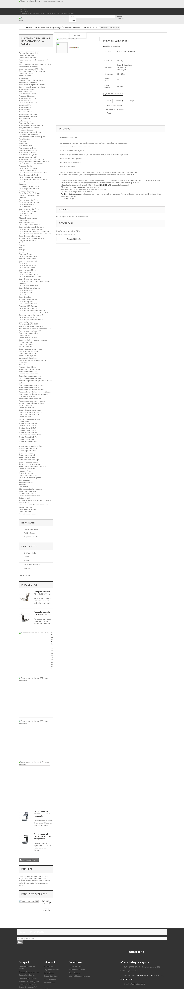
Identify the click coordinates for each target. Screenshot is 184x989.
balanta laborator (32, 881)
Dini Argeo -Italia (30, 553)
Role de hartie (24, 503)
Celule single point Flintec (28, 256)
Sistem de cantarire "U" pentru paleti (32, 71)
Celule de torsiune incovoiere (29, 182)
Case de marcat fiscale (27, 509)
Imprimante (23, 484)
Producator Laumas (26, 130)
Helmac (27, 561)
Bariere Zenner (24, 220)
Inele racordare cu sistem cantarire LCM (33, 313)
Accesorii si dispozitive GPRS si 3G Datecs (35, 500)
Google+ (131, 101)
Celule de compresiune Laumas (30, 277)
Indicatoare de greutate (27, 89)
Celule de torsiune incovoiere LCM (31, 320)
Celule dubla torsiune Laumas (29, 288)
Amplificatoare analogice (28, 148)
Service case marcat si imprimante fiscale (34, 505)
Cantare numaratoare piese (28, 333)
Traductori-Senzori (25, 471)
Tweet (108, 101)
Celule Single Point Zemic (28, 168)
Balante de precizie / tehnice (29, 351)
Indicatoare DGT (25, 110)
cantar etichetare (36, 883)
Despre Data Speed (31, 529)
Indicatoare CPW (25, 105)
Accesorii (22, 365)
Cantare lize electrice (26, 55)
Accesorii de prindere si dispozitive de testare (35, 381)
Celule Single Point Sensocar (29, 225)
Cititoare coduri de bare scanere (30, 489)
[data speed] (42, 19)
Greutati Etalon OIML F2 (28, 439)
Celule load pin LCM (26, 322)
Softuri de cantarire (26, 121)
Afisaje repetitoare (25, 112)
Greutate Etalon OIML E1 (28, 430)
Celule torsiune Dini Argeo (28, 211)
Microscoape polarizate (27, 451)
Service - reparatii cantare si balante (32, 87)
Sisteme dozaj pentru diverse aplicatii (32, 137)
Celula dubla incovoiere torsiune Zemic (33, 180)
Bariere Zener (24, 143)
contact (119, 16)
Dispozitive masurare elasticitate (30, 378)
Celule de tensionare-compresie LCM (32, 311)
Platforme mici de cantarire (28, 67)
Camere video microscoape (29, 462)
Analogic (22, 245)
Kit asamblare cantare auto (28, 218)
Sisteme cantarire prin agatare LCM (31, 315)
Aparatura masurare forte (28, 372)
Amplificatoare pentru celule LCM (31, 326)
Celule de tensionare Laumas (29, 279)
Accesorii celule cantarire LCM (30, 331)
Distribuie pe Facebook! (115, 109)
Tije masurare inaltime (27, 342)
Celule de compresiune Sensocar (31, 229)
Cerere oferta (113, 94)
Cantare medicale (25, 335)
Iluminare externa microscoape (30, 464)
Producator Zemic (25, 91)
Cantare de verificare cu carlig (29, 414)
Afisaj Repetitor (24, 139)
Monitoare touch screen (27, 493)
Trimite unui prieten (114, 106)
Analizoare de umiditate (27, 367)
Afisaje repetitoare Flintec (28, 150)
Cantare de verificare (26, 408)
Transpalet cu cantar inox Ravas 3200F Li (42, 613)
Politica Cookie (29, 533)
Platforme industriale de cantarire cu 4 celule (35, 64)
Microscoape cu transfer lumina (30, 446)
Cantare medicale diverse (28, 338)
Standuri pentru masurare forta (30, 376)
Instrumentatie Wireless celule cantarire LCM (35, 329)
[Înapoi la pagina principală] (21, 27)
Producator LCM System (28, 155)
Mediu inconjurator (25, 405)
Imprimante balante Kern (28, 82)
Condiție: (106, 46)
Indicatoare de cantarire (27, 152)
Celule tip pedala (25, 297)
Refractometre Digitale (27, 457)
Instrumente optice (25, 444)
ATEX (21, 243)
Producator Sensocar (26, 123)
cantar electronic (25, 876)
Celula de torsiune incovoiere (29, 236)
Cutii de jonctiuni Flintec (27, 270)
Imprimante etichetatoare (28, 116)
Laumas (27, 568)
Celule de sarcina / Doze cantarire (31, 164)
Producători (29, 546)
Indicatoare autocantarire (28, 114)
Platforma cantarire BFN (46, 902)
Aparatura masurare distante (29, 387)
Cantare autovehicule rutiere (29, 51)
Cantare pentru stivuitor (27, 58)
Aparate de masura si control (29, 369)
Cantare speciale (25, 417)
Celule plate (23, 263)
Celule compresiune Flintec (28, 261)
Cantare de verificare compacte (30, 410)
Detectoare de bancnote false (29, 496)
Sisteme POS (24, 487)
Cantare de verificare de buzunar (30, 412)
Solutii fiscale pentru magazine (30, 478)
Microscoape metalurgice (28, 448)
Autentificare (23, 9)
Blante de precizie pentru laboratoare (32, 85)
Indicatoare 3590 (25, 101)
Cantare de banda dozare (28, 475)
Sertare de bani (24, 498)
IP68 (20, 247)
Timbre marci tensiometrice (29, 186)
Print (109, 113)
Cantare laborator (25, 512)
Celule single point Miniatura (29, 189)
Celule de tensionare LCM (28, 317)
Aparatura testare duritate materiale (31, 390)
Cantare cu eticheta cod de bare (30, 349)
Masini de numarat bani (27, 491)
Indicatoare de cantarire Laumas (30, 132)
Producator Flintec (25, 146)
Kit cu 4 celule (24, 216)
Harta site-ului (49, 983)
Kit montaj (22, 184)
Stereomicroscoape (26, 453)
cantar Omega (24, 883)
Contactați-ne (23, 11)
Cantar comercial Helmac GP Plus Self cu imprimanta (42, 836)
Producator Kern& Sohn (27, 94)
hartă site (120, 18)
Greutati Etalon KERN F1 (28, 442)
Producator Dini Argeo (27, 96)
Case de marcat (24, 480)
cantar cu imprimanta (33, 878)
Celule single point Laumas (28, 274)
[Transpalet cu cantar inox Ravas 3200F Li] (25, 617)
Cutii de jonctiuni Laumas (28, 304)
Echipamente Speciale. (27, 396)
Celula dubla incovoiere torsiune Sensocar (34, 232)
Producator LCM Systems (28, 306)
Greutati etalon (24, 421)
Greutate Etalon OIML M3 (28, 428)
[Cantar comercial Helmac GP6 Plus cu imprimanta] (34, 722)
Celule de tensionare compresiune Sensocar (35, 234)
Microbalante (23, 78)
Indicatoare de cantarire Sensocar (31, 125)
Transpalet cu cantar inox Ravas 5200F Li (42, 592)
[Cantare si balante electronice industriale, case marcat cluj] (92, 4)
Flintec (26, 557)
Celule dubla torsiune (26, 204)
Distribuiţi (119, 101)
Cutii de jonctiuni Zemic (27, 171)
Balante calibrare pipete (27, 356)
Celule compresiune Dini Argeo (30, 202)
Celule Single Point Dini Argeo (29, 193)
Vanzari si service (25, 507)
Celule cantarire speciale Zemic (30, 177)
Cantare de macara (26, 73)
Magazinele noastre (31, 537)
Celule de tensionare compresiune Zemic (33, 173)
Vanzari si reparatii (25, 347)
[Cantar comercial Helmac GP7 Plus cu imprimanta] (34, 679)
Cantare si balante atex (27, 469)
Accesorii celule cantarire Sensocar (31, 238)
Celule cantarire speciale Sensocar (31, 227)
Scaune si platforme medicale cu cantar (33, 340)
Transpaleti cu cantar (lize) (28, 53)
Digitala (21, 252)
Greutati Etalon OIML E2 (28, 433)
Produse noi (29, 584)
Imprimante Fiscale (26, 482)
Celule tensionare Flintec (28, 265)
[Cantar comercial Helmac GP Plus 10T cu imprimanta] (25, 839)
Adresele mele (74, 973)
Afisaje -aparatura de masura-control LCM (34, 161)
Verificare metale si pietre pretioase (31, 403)
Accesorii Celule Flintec (27, 259)
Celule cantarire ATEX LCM (29, 324)
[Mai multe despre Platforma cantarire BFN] (29, 901)
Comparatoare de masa (27, 353)
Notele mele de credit (77, 970)
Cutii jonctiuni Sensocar (27, 241)
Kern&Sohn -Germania (32, 564)
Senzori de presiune (26, 473)
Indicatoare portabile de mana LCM (31, 159)
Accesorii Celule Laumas (28, 299)
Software (22, 383)
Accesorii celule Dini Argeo (28, 200)
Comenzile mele (75, 966)
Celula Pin (22, 295)
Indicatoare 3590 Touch (27, 98)
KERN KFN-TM (79, 187)
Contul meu (75, 962)
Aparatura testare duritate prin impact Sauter (35, 392)
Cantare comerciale (26, 344)
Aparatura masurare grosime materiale (32, 401)
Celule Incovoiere (25, 207)
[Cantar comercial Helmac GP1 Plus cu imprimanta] (25, 817)
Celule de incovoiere (26, 290)
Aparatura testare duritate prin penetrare (33, 394)
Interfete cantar (24, 119)
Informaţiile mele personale (79, 976)
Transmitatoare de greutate (28, 134)
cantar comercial (37, 876)
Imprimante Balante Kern (28, 358)
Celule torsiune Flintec (27, 268)
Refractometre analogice (27, 455)
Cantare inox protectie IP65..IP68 (31, 69)
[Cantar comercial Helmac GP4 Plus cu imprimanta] (34, 763)
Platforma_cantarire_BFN (68, 231)
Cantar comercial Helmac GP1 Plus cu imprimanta (42, 813)
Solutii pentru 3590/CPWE (28, 103)
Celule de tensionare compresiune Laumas (34, 281)
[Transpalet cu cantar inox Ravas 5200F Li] (25, 597)
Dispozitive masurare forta (28, 374)
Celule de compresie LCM (28, 308)
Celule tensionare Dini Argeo (29, 209)
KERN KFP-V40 (105, 185)
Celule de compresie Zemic (29, 175)
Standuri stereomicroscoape (29, 460)
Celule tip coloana (25, 213)
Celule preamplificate (26, 302)
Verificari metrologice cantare (29, 419)
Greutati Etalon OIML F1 (28, 437)
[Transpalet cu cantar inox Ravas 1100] (33, 633)
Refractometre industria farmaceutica (32, 466)
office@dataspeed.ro (137, 984)
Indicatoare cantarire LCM (28, 157)
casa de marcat (44, 881)
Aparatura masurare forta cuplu (30, 399)
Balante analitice (25, 76)
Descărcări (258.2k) (73, 239)
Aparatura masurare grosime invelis (31, 385)
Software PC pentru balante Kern (31, 80)
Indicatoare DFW (25, 107)
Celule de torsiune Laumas (28, 286)
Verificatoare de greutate (27, 514)
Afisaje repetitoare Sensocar (29, 128)
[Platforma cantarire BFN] (61, 47)
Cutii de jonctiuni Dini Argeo (29, 195)
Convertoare (23, 141)
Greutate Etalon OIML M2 (28, 426)
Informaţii (28, 522)
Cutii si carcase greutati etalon (30, 435)
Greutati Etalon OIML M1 (28, 423)
